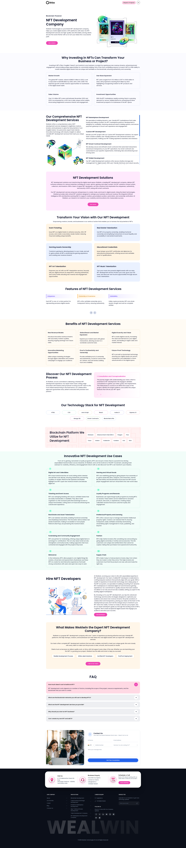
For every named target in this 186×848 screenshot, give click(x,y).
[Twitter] (99, 814)
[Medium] (96, 817)
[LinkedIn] (103, 814)
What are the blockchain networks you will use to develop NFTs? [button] (69, 697)
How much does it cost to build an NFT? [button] (61, 684)
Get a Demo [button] (51, 43)
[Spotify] (99, 817)
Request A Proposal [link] (128, 2)
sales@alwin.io (92, 782)
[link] (50, 2)
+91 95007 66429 (93, 784)
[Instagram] (110, 814)
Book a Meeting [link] (124, 782)
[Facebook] (96, 814)
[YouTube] (106, 814)
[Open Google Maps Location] (52, 779)
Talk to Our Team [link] (93, 664)
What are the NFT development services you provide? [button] (66, 704)
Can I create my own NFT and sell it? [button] (60, 718)
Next (94, 312)
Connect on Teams (93, 780)
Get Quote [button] (93, 204)
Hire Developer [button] (100, 614)
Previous (91, 312)
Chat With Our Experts (94, 778)
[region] (113, 140)
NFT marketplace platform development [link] (120, 122)
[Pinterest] (113, 814)
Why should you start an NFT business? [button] (61, 711)
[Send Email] (137, 803)
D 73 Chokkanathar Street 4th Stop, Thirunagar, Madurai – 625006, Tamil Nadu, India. (66, 781)
